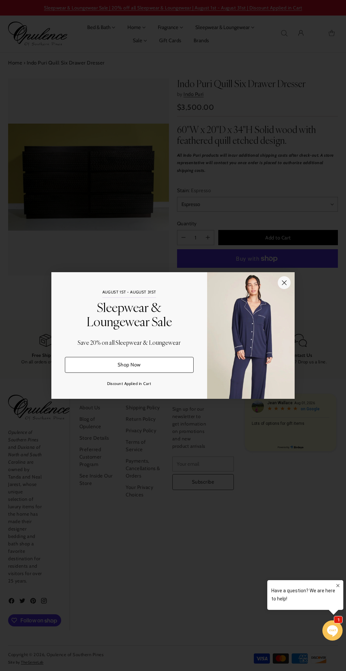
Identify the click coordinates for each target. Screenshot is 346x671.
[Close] (284, 282)
